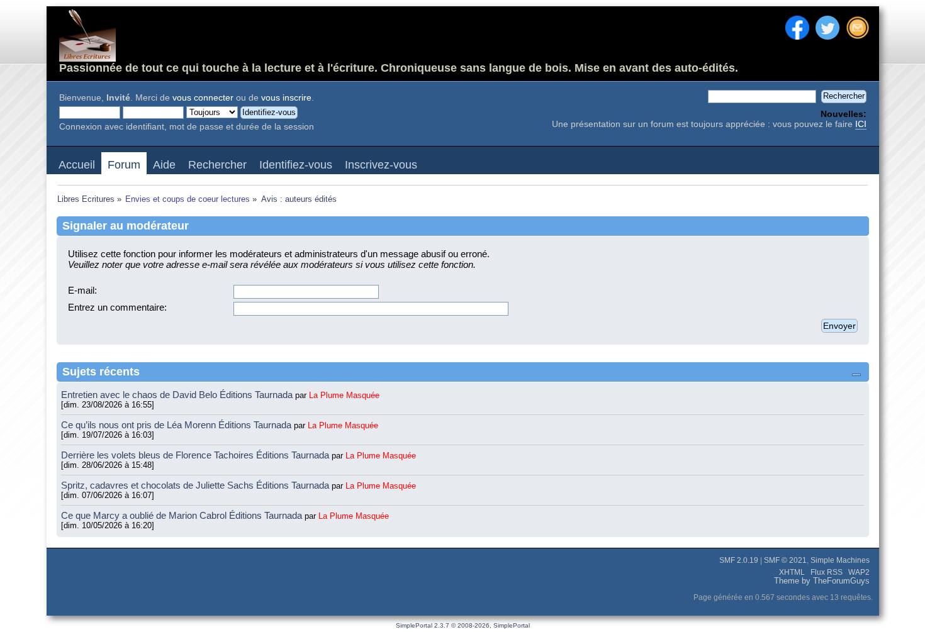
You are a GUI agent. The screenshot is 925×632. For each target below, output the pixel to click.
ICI (860, 124)
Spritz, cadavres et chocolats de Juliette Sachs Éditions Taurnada (196, 485)
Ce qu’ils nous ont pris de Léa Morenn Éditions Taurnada (177, 424)
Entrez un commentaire (116, 307)
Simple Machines (840, 560)
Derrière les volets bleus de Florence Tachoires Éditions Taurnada (196, 455)
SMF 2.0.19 (738, 560)
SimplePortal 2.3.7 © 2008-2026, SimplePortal (463, 625)
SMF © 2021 (785, 560)
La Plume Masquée (344, 395)
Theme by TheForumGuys (822, 581)
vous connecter (202, 98)
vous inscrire (286, 98)
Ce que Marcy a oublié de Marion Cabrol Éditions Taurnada (183, 515)
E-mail (81, 290)
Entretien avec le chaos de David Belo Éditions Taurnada (178, 394)
